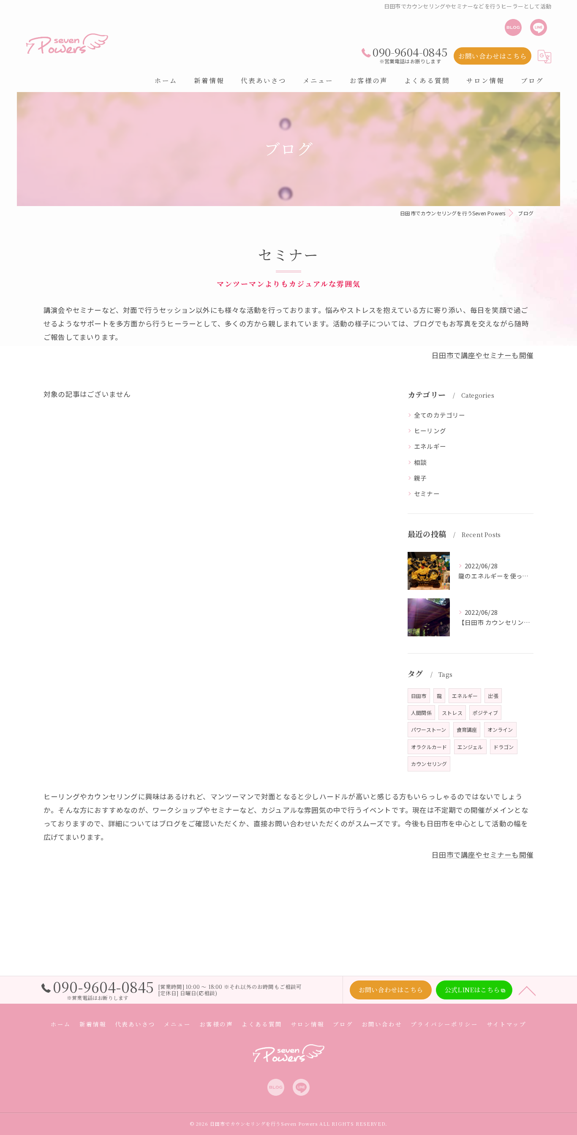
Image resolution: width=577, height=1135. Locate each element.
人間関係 (421, 712)
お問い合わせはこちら (492, 55)
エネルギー (430, 446)
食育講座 (467, 729)
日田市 (419, 695)
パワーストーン (428, 729)
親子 (420, 477)
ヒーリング (430, 430)
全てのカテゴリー (439, 414)
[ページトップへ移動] (527, 990)
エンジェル (470, 746)
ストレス (452, 712)
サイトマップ (506, 1024)
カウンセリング (429, 763)
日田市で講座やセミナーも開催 (482, 355)
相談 (420, 462)
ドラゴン (503, 746)
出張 (493, 695)
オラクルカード (429, 746)
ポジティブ (485, 712)
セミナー (427, 493)
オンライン (500, 729)
